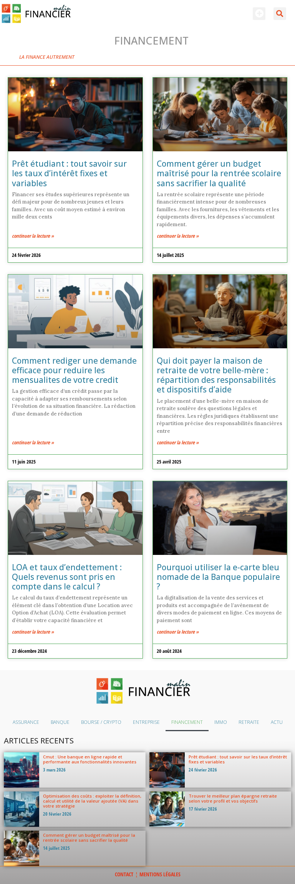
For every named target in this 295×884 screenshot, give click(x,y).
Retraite (249, 722)
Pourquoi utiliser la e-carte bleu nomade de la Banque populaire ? (218, 577)
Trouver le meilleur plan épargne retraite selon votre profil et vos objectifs (233, 798)
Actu (277, 722)
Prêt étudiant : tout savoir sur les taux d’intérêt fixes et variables (69, 173)
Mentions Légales (160, 874)
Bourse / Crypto (101, 722)
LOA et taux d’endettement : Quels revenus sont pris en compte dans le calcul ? (67, 577)
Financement (187, 722)
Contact (124, 874)
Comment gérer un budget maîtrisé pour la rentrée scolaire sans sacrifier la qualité (219, 173)
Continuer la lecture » (33, 235)
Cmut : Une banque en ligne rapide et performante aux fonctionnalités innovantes (89, 759)
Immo (220, 722)
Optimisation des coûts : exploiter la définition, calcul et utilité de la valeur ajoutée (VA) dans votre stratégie (92, 801)
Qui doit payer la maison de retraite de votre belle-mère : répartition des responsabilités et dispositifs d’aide (216, 375)
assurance (26, 722)
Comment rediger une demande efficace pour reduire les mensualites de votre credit (74, 370)
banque (60, 722)
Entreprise (146, 722)
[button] (259, 13)
